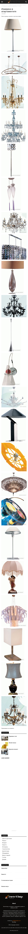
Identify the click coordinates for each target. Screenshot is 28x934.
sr (20, 927)
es (15, 930)
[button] (26, 2)
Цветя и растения (7, 838)
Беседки (4, 842)
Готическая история (7, 880)
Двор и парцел (6, 855)
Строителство (6, 849)
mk (13, 927)
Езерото (4, 845)
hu (6, 927)
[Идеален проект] (4, 753)
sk (16, 927)
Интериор (5, 847)
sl (18, 927)
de (12, 930)
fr (10, 930)
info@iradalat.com (17, 920)
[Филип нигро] (4, 745)
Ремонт (4, 840)
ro (15, 927)
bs (21, 927)
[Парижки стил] (4, 738)
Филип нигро (12, 742)
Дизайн (4, 859)
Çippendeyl (4, 868)
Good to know (5, 732)
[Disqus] (14, 776)
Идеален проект (13, 749)
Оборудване (5, 853)
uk (23, 927)
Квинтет (3, 874)
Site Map (14, 922)
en (2, 927)
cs (9, 927)
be (4, 927)
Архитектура (5, 851)
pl (11, 927)
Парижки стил (13, 736)
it (17, 930)
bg (25, 927)
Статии (4, 857)
